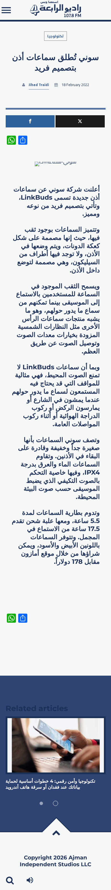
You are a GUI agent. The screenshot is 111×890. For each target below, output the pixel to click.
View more (56, 745)
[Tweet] (80, 121)
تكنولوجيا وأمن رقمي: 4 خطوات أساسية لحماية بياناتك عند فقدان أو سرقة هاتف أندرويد (50, 784)
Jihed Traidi (39, 85)
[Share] (30, 121)
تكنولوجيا (55, 36)
